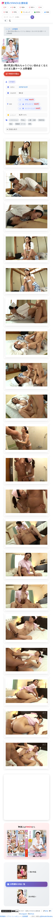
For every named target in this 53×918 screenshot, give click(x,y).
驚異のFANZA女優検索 (16, 3)
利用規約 (3, 916)
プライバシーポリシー (14, 916)
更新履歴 (25, 916)
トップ (8, 29)
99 (14, 7)
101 (32, 7)
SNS (47, 12)
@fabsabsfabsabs (46, 916)
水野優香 (15, 29)
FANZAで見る (13, 74)
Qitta (46, 911)
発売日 (38, 12)
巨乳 (15, 12)
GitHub (31, 914)
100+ (23, 7)
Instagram (23, 914)
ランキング (26, 12)
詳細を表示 (13, 129)
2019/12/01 (23, 87)
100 (6, 12)
